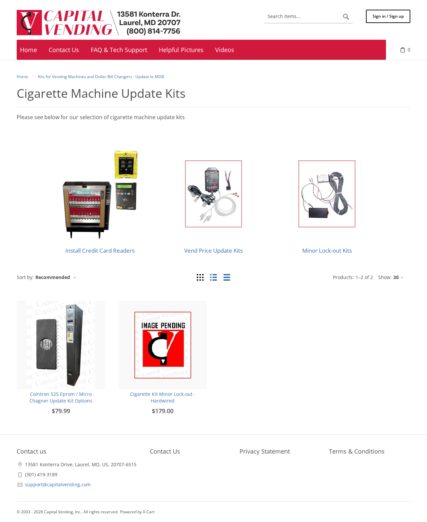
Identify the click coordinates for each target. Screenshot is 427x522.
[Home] (100, 23)
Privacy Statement (265, 451)
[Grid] (200, 277)
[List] (213, 277)
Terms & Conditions (357, 451)
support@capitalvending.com (58, 484)
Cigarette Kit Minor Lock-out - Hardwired (162, 397)
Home (22, 76)
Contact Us (165, 451)
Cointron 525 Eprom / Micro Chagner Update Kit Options (60, 397)
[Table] (227, 277)
